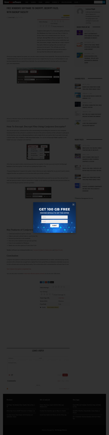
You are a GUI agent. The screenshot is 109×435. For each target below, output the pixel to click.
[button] (73, 204)
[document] (54, 217)
